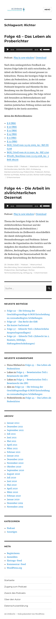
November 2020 (15, 463)
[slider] (46, 49)
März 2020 (12, 492)
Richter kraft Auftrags (42, 175)
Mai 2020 (12, 485)
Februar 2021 (13, 452)
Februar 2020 (14, 495)
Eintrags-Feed (14, 560)
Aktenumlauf (36, 265)
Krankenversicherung (13, 172)
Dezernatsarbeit (24, 267)
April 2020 (12, 488)
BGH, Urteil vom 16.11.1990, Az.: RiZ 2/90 (28, 152)
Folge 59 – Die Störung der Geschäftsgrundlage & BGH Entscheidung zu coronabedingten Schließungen (28, 314)
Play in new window (24, 57)
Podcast (24, 166)
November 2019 (15, 506)
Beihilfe (21, 169)
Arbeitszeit (34, 166)
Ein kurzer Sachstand (18, 325)
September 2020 (15, 470)
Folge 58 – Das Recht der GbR (22, 321)
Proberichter (28, 172)
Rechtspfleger (22, 270)
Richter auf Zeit (26, 175)
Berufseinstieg (10, 267)
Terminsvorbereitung (13, 273)
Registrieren (13, 553)
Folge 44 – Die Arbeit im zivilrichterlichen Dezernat (27, 193)
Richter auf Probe (11, 175)
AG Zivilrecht (9, 614)
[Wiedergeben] (7, 49)
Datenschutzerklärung (16, 606)
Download (41, 57)
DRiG (28, 169)
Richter (47, 172)
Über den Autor (12, 599)
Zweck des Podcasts (15, 593)
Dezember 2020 (15, 459)
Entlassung (36, 169)
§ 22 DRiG (12, 141)
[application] (28, 49)
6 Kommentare (41, 273)
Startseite (9, 580)
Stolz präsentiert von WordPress (31, 614)
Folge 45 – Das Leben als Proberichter (27, 38)
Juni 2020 (12, 481)
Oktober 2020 (14, 466)
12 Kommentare (13, 177)
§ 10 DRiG (12, 127)
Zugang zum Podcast (15, 586)
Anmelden (12, 557)
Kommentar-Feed (16, 564)
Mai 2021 (11, 441)
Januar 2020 (13, 499)
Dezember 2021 (15, 426)
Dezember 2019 (15, 503)
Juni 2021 (11, 437)
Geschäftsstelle (38, 267)
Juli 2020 (11, 477)
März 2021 (12, 448)
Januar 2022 (13, 423)
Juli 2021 (11, 434)
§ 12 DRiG (12, 130)
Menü (47, 9)
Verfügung (27, 273)
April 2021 (12, 444)
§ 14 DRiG (12, 134)
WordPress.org (14, 568)
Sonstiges (12, 532)
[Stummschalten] (41, 49)
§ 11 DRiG (11, 138)
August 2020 (13, 474)
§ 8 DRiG (11, 123)
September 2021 (15, 430)
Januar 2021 (13, 455)
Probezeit (39, 172)
